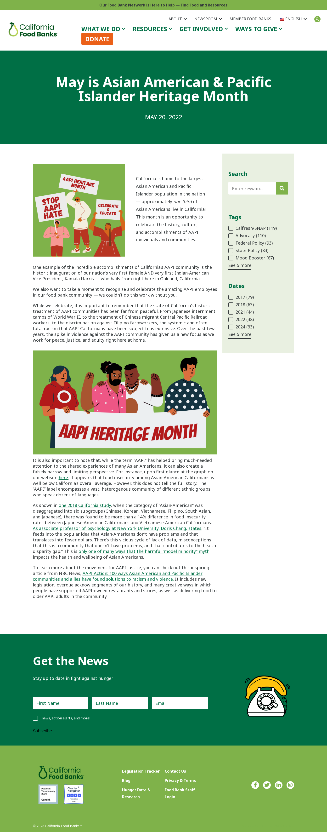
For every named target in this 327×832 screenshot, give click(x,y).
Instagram (290, 785)
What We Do (100, 29)
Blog (126, 780)
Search (317, 19)
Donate (97, 39)
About (175, 19)
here (63, 477)
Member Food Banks (250, 19)
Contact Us (175, 771)
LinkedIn (278, 785)
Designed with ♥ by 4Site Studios (268, 826)
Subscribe (42, 731)
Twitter (267, 785)
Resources (150, 29)
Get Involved (201, 29)
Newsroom (205, 19)
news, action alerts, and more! (66, 718)
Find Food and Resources (204, 5)
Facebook (255, 785)
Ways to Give (256, 29)
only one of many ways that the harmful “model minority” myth (144, 551)
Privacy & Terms (180, 780)
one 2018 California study (85, 505)
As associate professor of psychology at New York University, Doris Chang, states (117, 528)
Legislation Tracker (141, 771)
